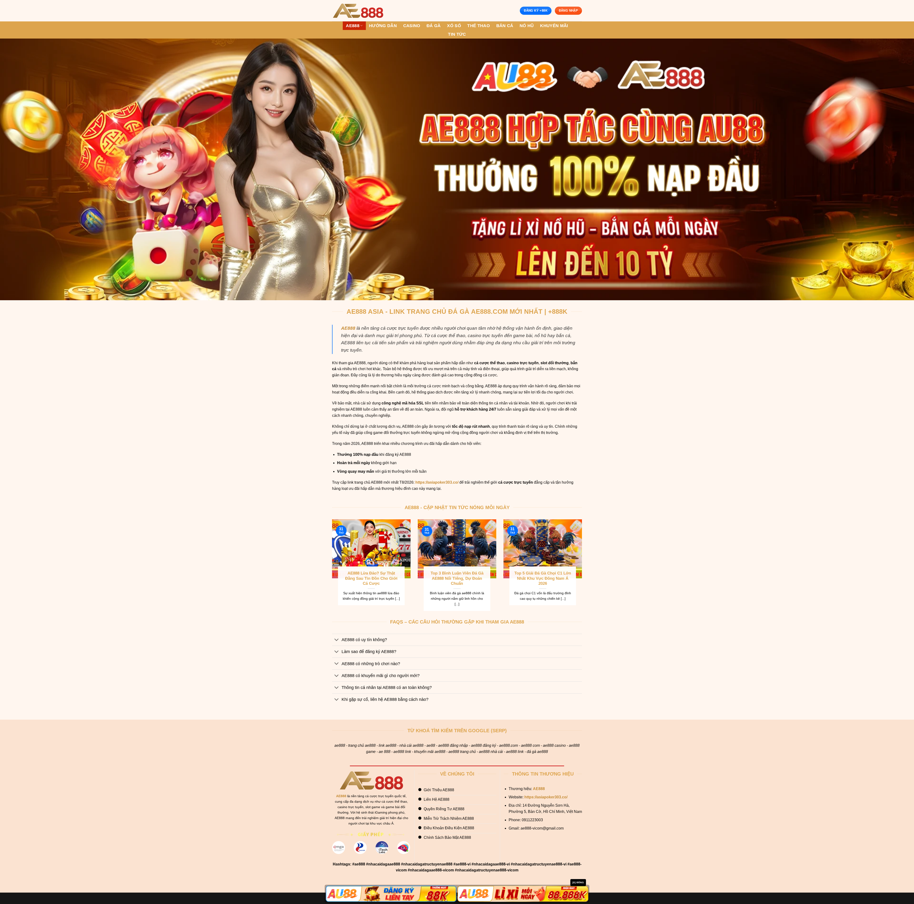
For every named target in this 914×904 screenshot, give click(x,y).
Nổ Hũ (527, 25)
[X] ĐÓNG (578, 882)
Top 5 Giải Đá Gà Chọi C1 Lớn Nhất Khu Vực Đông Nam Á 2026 (542, 578)
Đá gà (434, 25)
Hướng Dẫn (383, 25)
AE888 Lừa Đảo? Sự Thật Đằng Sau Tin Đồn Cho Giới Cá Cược (371, 578)
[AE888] (358, 11)
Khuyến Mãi (554, 25)
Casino (411, 25)
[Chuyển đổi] (336, 640)
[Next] (582, 568)
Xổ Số (454, 25)
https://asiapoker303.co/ (436, 482)
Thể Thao (478, 25)
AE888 (352, 25)
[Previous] (331, 568)
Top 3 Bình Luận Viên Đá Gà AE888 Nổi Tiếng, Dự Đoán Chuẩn (457, 578)
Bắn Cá (504, 25)
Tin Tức (457, 34)
